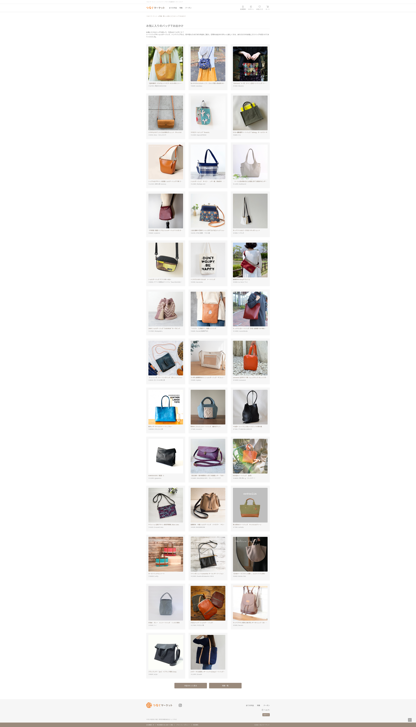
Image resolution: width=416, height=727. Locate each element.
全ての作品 (173, 8)
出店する (266, 715)
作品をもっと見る (190, 685)
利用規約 (195, 725)
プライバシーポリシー (183, 725)
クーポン (188, 8)
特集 (181, 8)
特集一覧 (162, 16)
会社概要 (149, 725)
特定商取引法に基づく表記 (165, 725)
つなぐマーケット (151, 16)
